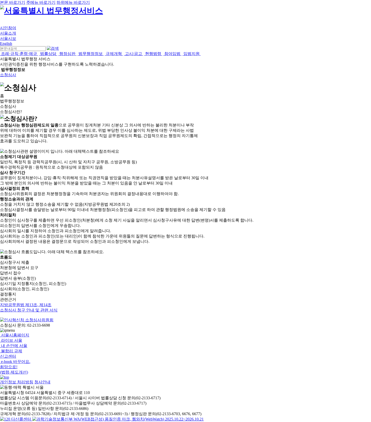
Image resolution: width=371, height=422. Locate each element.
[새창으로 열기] (16, 419)
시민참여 (8, 28)
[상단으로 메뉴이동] (4, 377)
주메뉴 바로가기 (41, 2)
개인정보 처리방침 (16, 382)
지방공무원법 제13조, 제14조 (25, 305)
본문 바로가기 (12, 2)
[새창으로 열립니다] (27, 320)
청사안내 (42, 382)
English (6, 43)
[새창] (118, 419)
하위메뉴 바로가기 (73, 2)
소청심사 (8, 75)
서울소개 (8, 33)
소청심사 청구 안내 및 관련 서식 (29, 310)
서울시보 (8, 38)
